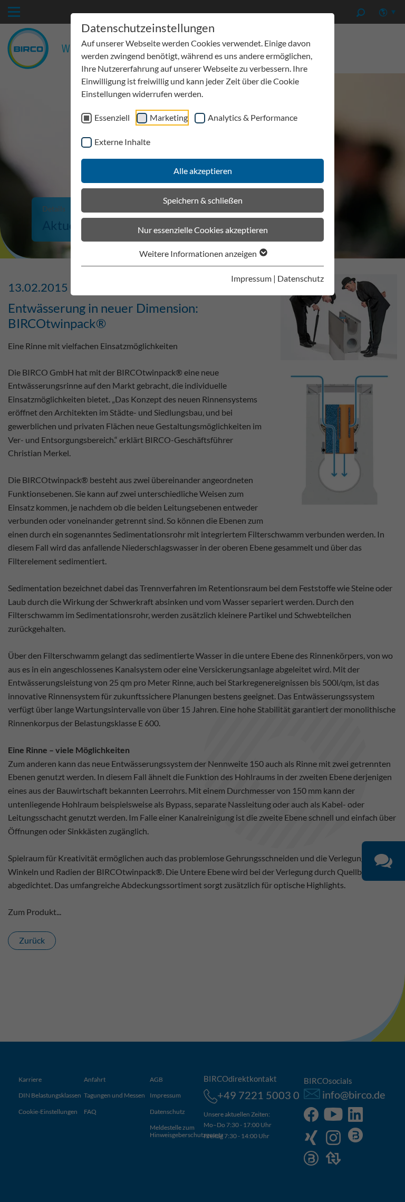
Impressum (251, 278)
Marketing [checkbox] (169, 117)
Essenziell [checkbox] (112, 117)
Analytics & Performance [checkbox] (252, 117)
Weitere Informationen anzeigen (198, 253)
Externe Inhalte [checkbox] (122, 142)
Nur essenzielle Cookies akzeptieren (203, 230)
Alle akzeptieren (202, 171)
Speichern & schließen (203, 200)
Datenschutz (300, 278)
